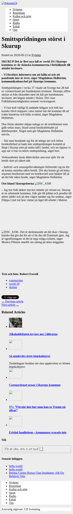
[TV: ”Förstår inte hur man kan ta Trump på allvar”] (15, 399)
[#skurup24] (36, 3)
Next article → (10, 304)
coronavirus (16, 280)
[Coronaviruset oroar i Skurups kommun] (15, 377)
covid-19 (14, 283)
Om (15, 29)
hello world (15, 466)
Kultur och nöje (22, 16)
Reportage (19, 12)
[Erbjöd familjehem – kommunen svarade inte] (15, 425)
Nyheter (17, 9)
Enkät (16, 26)
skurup (13, 287)
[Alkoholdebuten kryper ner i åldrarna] (15, 326)
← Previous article (12, 301)
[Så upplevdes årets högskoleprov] (15, 348)
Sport (16, 19)
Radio (16, 23)
